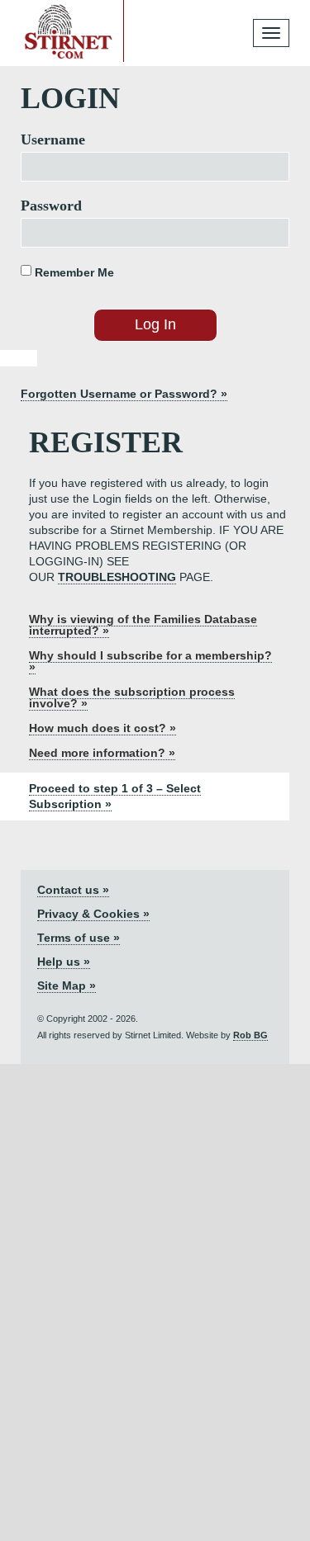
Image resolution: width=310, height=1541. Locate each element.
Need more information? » (102, 752)
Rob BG (250, 1035)
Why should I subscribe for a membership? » (150, 661)
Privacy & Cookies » (93, 913)
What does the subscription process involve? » (132, 697)
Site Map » (66, 985)
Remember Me (72, 272)
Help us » (63, 961)
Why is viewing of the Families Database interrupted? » (143, 624)
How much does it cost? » (102, 728)
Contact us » (73, 889)
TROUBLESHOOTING (117, 577)
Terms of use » (78, 937)
